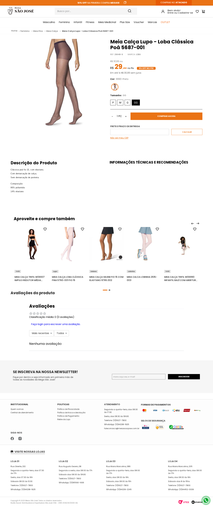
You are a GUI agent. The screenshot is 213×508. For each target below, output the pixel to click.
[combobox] (96, 11)
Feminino (25, 31)
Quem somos (17, 409)
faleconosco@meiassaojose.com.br (121, 428)
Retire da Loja (63, 419)
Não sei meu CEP (119, 137)
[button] (32, 266)
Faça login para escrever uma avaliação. (55, 324)
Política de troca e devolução (71, 413)
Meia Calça (52, 31)
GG (136, 102)
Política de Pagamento (68, 416)
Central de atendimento (22, 413)
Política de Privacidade (68, 409)
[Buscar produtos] (131, 11)
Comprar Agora (166, 116)
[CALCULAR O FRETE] (186, 132)
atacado (181, 2)
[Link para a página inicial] (14, 30)
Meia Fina (38, 31)
